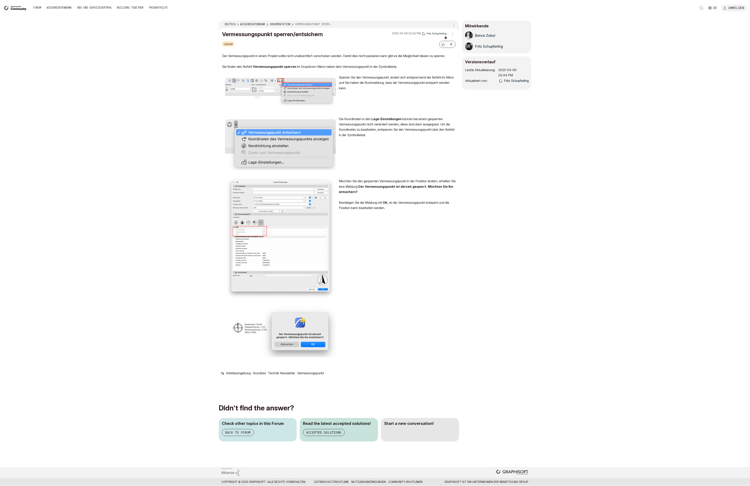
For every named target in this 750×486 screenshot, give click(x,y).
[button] (443, 44)
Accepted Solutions (323, 432)
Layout (228, 44)
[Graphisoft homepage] (512, 472)
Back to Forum (238, 432)
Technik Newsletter (281, 373)
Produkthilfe (158, 7)
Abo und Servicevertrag (94, 7)
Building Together (130, 7)
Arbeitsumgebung (238, 373)
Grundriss (259, 373)
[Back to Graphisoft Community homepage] (16, 7)
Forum (37, 7)
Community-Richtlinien (405, 481)
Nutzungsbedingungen (368, 481)
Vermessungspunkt (310, 373)
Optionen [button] (453, 24)
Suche (701, 8)
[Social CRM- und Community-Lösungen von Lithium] (230, 471)
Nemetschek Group (514, 481)
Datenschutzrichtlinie (331, 481)
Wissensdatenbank (59, 7)
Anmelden (736, 8)
